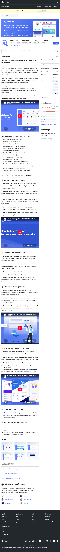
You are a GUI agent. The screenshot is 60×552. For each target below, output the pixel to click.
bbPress (4, 532)
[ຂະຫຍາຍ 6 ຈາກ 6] (36, 453)
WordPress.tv (35, 522)
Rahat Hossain (27, 499)
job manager (55, 90)
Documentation (31, 426)
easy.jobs (4, 66)
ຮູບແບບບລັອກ (19, 522)
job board (56, 84)
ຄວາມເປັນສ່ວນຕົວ (5, 522)
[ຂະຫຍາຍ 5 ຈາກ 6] (24, 453)
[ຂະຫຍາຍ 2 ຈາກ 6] (24, 444)
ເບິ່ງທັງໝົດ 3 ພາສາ (54, 77)
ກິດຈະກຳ (47, 516)
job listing (56, 87)
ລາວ (6, 541)
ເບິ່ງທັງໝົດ (56, 124)
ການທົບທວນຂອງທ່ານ (46, 124)
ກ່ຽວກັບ (3, 514)
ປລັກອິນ (18, 519)
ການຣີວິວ (14, 50)
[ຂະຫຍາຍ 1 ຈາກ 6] (11, 444)
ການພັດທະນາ (31, 50)
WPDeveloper (16, 45)
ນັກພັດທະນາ (34, 519)
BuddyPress (5, 534)
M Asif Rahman (9, 499)
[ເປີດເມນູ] (57, 2)
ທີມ (17, 516)
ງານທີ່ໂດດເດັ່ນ (19, 514)
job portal (56, 93)
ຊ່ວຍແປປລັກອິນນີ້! (42, 10)
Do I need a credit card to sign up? (10, 478)
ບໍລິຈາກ (47, 519)
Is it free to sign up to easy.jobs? (10, 473)
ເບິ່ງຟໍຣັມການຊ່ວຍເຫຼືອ (46, 138)
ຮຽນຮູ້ (32, 514)
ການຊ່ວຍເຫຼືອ (55, 50)
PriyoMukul (7, 503)
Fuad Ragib (26, 503)
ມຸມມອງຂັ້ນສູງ (44, 97)
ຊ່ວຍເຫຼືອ (33, 516)
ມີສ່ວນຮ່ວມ (48, 514)
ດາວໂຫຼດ (56, 43)
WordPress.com (6, 526)
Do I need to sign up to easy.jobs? (10, 469)
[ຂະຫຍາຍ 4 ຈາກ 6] (11, 453)
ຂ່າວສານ (3, 516)
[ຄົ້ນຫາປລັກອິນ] (17, 15)
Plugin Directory (5, 6)
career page (55, 81)
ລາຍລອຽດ (5, 50)
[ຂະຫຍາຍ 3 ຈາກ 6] (36, 444)
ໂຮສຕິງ (3, 519)
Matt (3, 529)
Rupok (25, 496)
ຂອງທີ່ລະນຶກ (49, 522)
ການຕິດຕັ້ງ (22, 50)
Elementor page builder (30, 371)
